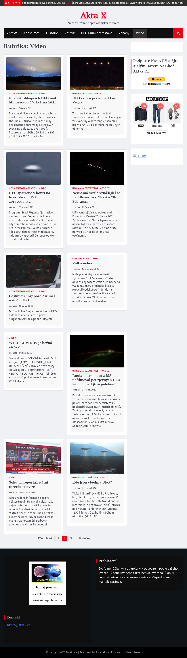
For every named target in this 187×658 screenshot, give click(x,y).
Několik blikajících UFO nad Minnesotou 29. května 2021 (32, 100)
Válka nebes (82, 263)
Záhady (124, 33)
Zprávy (12, 33)
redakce (13, 108)
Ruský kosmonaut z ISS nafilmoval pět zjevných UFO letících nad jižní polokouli (96, 380)
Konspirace (31, 33)
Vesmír (69, 33)
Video (140, 33)
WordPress (133, 652)
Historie (52, 33)
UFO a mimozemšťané (96, 33)
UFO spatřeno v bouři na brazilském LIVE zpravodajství (29, 197)
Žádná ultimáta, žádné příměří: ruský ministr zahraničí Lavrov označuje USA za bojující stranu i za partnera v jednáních (124, 3)
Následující (85, 538)
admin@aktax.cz (18, 625)
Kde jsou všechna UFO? (92, 482)
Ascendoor (102, 652)
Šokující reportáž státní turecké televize (28, 484)
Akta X (93, 15)
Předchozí (45, 538)
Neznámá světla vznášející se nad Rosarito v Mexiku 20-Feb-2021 (96, 197)
